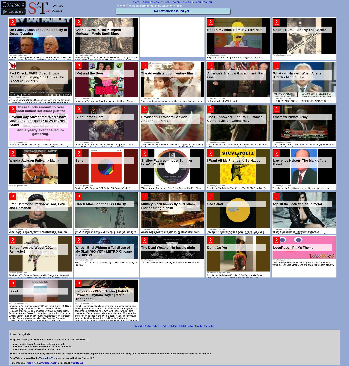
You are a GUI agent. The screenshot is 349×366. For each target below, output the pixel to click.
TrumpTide (208, 2)
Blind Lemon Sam (89, 117)
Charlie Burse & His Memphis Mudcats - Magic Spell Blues (98, 31)
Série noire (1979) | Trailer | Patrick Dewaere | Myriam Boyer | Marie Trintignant (102, 295)
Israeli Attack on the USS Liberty (100, 204)
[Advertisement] (172, 37)
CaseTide (197, 2)
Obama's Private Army (290, 117)
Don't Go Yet (217, 247)
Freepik (29, 363)
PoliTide (146, 2)
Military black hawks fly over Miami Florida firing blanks (168, 206)
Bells (79, 160)
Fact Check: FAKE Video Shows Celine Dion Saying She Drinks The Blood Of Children (36, 77)
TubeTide (155, 2)
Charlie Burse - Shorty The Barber (299, 30)
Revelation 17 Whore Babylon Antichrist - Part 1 (164, 119)
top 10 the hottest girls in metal (297, 204)
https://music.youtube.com (220, 273)
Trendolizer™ (46, 358)
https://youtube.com (19, 55)
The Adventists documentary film (167, 73)
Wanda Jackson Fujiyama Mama (34, 160)
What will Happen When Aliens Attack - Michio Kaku (297, 75)
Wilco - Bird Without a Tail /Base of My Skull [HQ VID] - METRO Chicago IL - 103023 (103, 251)
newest (124, 6)
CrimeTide (187, 2)
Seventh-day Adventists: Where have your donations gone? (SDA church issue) (38, 120)
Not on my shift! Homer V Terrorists (234, 30)
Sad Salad (215, 204)
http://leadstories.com (20, 97)
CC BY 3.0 (77, 363)
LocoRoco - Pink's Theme (293, 247)
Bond (13, 291)
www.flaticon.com (48, 363)
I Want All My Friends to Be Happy (233, 160)
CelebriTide (166, 2)
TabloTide (177, 2)
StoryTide (137, 2)
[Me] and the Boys (89, 73)
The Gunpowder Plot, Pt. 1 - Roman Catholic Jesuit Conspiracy (235, 119)
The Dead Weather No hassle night (168, 247)
